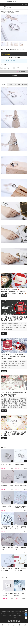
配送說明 (9, 615)
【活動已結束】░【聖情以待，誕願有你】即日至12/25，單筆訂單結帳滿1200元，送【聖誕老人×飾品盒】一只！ (13, 356)
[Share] (26, 614)
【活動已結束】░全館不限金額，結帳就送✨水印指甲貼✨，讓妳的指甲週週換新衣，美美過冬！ (13, 434)
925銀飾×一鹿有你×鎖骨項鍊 (8, 594)
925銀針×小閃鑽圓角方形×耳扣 (20, 527)
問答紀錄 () (17, 84)
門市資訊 (3, 613)
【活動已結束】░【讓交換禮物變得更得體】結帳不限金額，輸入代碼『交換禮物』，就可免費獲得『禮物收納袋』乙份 (14, 319)
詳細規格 (10, 84)
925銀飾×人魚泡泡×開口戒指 (19, 594)
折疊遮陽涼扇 (7, 54)
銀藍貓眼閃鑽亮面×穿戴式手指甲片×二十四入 (7, 527)
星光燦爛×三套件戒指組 (20, 485)
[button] (4, 591)
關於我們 (20, 615)
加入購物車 (14, 76)
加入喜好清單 (21, 71)
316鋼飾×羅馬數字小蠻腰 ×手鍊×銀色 (6, 569)
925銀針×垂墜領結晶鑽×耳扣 (20, 548)
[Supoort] (26, 611)
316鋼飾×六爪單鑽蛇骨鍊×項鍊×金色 (20, 569)
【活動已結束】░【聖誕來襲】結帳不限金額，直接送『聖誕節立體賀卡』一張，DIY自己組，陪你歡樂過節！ (13, 394)
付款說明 (4, 615)
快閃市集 (8, 613)
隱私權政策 (24, 613)
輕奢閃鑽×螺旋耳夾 (19, 464)
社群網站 (15, 617)
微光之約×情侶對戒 (6, 506)
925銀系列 (17, 11)
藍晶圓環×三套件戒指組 (7, 485)
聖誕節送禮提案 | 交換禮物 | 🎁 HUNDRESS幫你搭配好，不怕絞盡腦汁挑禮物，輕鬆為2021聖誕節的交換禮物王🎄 (13, 291)
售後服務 (15, 615)
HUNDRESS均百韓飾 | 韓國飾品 (7, 11)
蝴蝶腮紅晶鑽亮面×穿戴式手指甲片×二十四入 (20, 507)
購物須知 (19, 613)
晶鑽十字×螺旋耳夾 (6, 464)
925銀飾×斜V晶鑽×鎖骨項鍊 (7, 548)
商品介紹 (3, 84)
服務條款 (13, 613)
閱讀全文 (4, 295)
